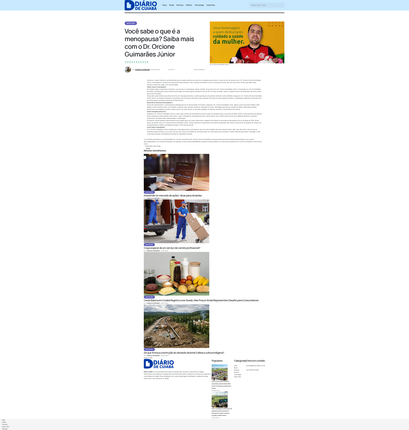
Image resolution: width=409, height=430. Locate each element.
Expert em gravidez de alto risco (179, 141)
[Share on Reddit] (183, 69)
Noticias (131, 23)
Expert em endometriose (160, 141)
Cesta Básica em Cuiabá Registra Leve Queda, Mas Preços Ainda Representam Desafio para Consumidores (201, 300)
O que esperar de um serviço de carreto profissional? (172, 248)
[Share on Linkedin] (180, 69)
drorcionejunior (227, 139)
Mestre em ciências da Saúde (224, 141)
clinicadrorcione (152, 139)
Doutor (188, 139)
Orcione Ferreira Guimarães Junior (245, 141)
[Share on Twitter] (176, 69)
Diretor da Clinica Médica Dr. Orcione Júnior (171, 139)
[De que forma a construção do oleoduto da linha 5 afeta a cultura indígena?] (176, 326)
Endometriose (236, 139)
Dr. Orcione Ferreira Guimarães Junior (203, 139)
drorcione (219, 139)
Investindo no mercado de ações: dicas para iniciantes (173, 195)
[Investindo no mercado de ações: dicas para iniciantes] (176, 172)
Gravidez (193, 141)
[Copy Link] (186, 69)
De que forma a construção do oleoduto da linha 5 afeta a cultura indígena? (184, 352)
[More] (190, 69)
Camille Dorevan (142, 69)
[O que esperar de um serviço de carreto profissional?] (176, 221)
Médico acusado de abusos (205, 141)
